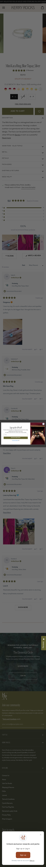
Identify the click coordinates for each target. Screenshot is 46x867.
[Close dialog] (43, 424)
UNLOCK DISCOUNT (15, 437)
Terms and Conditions (15, 440)
